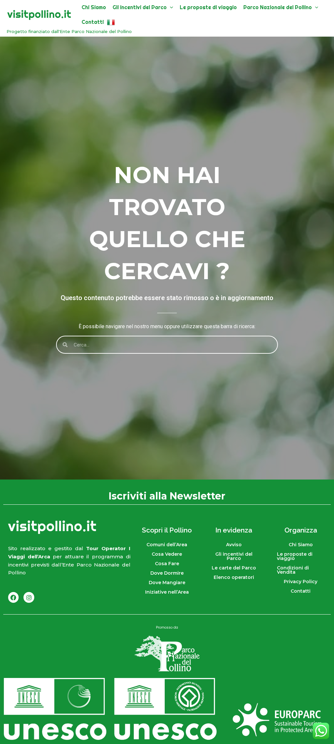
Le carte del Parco (234, 568)
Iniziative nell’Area (167, 592)
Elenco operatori (234, 577)
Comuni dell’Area (166, 545)
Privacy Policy (300, 581)
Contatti (301, 591)
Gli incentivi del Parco (233, 556)
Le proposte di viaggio (294, 556)
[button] (170, 7)
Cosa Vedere (167, 554)
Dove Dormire (167, 573)
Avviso (234, 545)
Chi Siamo (301, 545)
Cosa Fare (167, 563)
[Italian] (111, 22)
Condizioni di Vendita (293, 570)
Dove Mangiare (167, 582)
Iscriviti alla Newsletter (167, 495)
